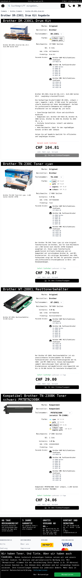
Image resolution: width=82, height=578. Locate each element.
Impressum (25, 548)
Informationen (40, 570)
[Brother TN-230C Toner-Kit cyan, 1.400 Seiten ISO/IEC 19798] (18, 179)
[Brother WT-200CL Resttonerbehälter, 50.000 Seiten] (18, 303)
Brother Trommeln (16, 11)
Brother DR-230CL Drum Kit (34, 11)
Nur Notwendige (41, 575)
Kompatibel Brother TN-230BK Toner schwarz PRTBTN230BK (34, 397)
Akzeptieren (67, 575)
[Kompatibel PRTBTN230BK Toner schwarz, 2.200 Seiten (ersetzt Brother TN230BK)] (18, 409)
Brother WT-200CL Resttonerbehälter (35, 289)
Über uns (24, 544)
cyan (54, 181)
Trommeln (4, 11)
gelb (54, 184)
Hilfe (2, 544)
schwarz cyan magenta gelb (57, 39)
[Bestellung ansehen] (79, 5)
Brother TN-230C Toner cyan (28, 164)
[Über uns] (74, 5)
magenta (55, 187)
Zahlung (3, 548)
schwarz (55, 189)
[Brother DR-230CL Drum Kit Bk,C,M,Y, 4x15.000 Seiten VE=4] (18, 33)
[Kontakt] (69, 5)
